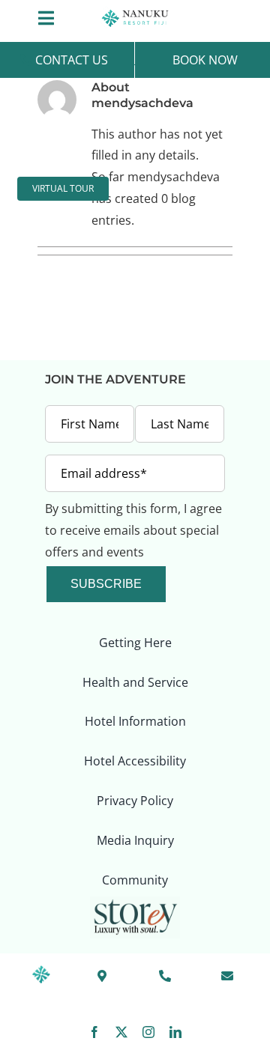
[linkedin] (176, 1032)
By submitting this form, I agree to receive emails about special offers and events (133, 530)
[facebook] (94, 1032)
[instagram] (148, 1032)
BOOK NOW (205, 60)
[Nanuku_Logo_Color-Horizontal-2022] (135, 12)
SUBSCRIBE (106, 583)
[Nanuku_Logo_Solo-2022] (41, 971)
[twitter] (122, 1032)
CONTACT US (70, 60)
